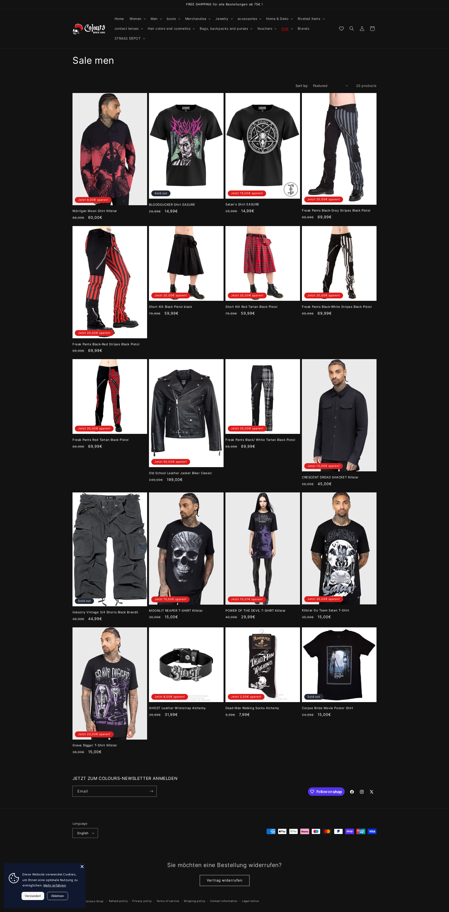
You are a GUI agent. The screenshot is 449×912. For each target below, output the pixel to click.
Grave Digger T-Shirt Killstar (94, 745)
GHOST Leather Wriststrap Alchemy (177, 708)
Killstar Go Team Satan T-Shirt (325, 610)
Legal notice (250, 901)
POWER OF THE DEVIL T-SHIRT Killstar (255, 610)
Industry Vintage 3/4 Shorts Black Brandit (105, 612)
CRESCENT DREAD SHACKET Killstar (330, 477)
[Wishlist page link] (341, 28)
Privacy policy (142, 901)
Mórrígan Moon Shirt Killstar (94, 211)
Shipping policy (195, 901)
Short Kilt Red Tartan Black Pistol (251, 307)
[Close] (82, 866)
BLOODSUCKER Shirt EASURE (172, 204)
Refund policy (118, 901)
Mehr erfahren (54, 885)
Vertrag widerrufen (225, 880)
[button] (137, 19)
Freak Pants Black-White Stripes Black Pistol (337, 307)
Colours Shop (94, 901)
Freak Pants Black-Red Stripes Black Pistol (105, 344)
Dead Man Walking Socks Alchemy (252, 708)
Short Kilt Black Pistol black (170, 307)
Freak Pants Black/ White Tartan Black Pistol (260, 440)
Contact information (223, 901)
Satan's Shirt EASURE (242, 204)
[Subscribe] (151, 791)
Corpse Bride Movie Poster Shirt (327, 708)
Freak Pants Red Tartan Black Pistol (100, 440)
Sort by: (302, 86)
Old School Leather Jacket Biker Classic (180, 473)
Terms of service (167, 901)
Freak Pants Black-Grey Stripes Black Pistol (336, 210)
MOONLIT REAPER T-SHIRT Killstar (176, 610)
